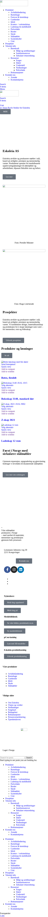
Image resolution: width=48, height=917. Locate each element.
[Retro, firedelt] (14, 362)
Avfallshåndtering (18, 12)
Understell (20, 65)
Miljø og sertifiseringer (25, 51)
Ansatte (14, 77)
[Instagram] (14, 569)
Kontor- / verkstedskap (20, 24)
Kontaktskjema (17, 80)
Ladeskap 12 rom (11, 440)
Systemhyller (16, 39)
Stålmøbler (15, 36)
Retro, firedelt (8, 377)
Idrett (13, 22)
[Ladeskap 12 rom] (9, 425)
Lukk (2, 916)
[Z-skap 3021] (13, 404)
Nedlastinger (21, 68)
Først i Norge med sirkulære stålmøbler (17, 452)
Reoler (13, 31)
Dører (18, 63)
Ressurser (15, 58)
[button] (8, 364)
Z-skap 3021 (8, 419)
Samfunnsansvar (23, 53)
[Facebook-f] (7, 569)
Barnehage (15, 15)
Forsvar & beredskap (19, 17)
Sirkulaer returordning (25, 56)
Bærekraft (15, 48)
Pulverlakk (15, 29)
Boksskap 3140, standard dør (17, 398)
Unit (12, 41)
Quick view (6, 367)
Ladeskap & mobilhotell (21, 27)
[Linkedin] (20, 569)
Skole (13, 34)
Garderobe (15, 19)
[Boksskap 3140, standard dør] (14, 383)
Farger (18, 60)
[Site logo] (14, 5)
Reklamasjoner (17, 72)
